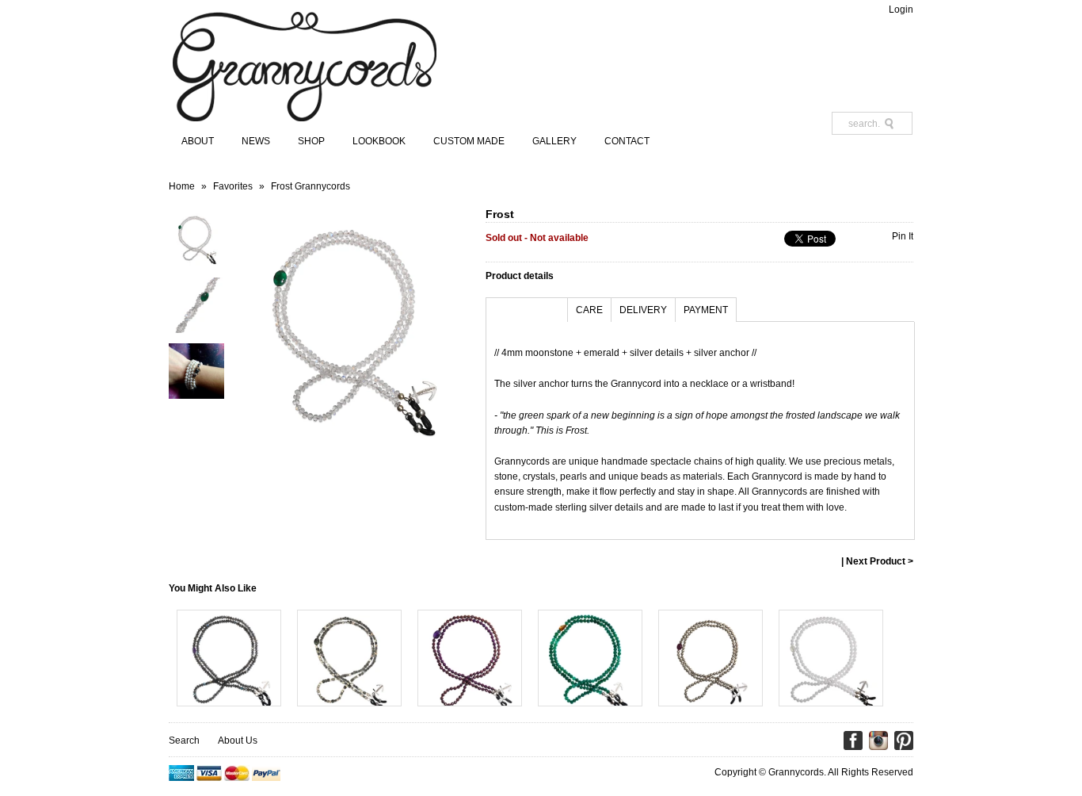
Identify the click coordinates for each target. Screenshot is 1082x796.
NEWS (256, 141)
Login (901, 9)
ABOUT (197, 141)
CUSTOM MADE (469, 141)
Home (182, 186)
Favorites (233, 186)
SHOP (311, 141)
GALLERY (554, 141)
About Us (237, 740)
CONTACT (627, 141)
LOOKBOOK (379, 141)
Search (184, 740)
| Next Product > (877, 561)
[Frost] (196, 264)
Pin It (902, 236)
